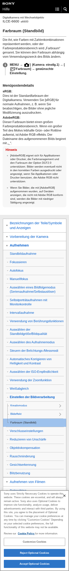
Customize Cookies (34, 541)
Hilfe (6, 9)
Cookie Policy (26, 533)
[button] (65, 9)
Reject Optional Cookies (34, 552)
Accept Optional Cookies (34, 563)
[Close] (64, 495)
